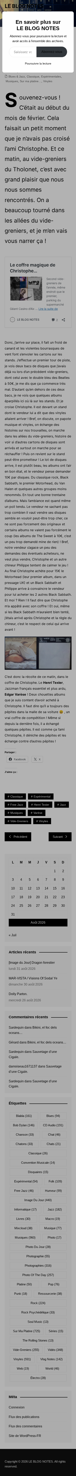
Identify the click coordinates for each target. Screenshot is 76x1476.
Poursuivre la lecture (38, 63)
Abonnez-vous (51, 52)
